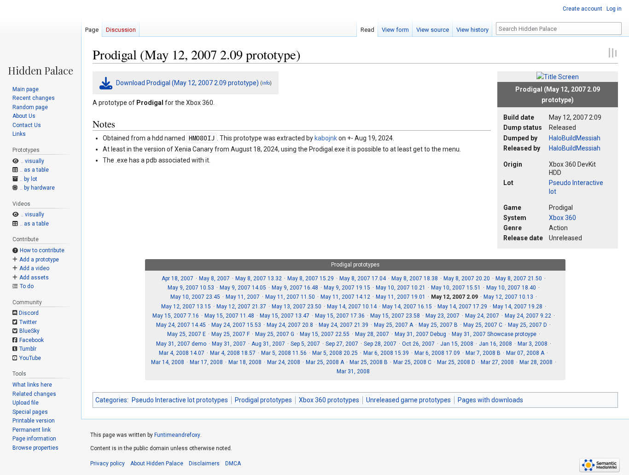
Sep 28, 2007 (380, 344)
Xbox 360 (562, 217)
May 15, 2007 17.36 (340, 316)
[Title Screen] (557, 76)
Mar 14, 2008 (167, 362)
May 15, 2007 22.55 (324, 334)
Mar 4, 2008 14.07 (181, 353)
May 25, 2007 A (393, 325)
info (266, 83)
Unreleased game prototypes (408, 400)
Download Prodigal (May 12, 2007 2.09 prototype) (187, 83)
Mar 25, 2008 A (325, 362)
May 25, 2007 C (482, 325)
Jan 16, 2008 (495, 344)
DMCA (233, 463)
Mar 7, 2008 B (483, 353)
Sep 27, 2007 (342, 344)
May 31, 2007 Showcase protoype (494, 334)
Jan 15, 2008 (456, 344)
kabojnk (325, 138)
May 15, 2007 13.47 (284, 316)
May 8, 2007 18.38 (414, 278)
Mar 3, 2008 (532, 344)
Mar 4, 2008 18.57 (233, 353)
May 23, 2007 (442, 316)
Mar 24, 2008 (283, 362)
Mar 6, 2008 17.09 (437, 353)
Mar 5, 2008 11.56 (284, 353)
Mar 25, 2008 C (412, 362)
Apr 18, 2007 (177, 278)
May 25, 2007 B (438, 325)
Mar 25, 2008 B (368, 362)
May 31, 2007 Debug (420, 334)
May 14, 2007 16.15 (407, 306)
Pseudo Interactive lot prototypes (180, 400)
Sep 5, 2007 (305, 344)
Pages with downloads (490, 400)
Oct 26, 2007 (418, 344)
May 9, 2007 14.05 (243, 287)
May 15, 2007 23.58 (395, 316)
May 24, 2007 (482, 316)
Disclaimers (204, 463)
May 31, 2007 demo (181, 344)
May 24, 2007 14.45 (181, 325)
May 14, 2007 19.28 (517, 306)
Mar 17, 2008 (206, 362)
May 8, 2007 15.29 (310, 278)
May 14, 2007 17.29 (462, 306)
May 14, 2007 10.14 (352, 306)
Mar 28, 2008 (536, 362)
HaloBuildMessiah (574, 138)
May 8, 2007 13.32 (258, 278)
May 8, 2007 (214, 278)
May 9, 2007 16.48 (295, 287)
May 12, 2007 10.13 (508, 297)
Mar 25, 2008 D (456, 362)
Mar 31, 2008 (353, 371)
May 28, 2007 (372, 334)
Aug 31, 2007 (268, 344)
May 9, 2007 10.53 (191, 287)
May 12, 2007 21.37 (241, 306)
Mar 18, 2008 (245, 362)
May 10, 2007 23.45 (195, 297)
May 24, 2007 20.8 (290, 325)
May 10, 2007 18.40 (511, 287)
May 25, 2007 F (230, 334)
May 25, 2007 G (274, 334)
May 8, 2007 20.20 (466, 278)
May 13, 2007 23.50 (296, 306)
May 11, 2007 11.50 (290, 297)
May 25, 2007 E (186, 334)
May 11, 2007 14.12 (345, 297)
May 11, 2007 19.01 (400, 297)
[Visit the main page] (40, 37)
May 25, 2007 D (527, 325)
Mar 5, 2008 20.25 (335, 353)
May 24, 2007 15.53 (236, 325)
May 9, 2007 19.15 (347, 287)
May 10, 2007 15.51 (456, 287)
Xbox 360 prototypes (329, 400)
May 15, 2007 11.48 (229, 316)
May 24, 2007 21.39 (343, 325)
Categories (111, 400)
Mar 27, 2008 (497, 362)
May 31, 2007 (229, 344)
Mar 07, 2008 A (525, 353)
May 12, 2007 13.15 (186, 306)
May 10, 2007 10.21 (400, 287)
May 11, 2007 (243, 297)
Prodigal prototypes (263, 400)
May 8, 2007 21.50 (518, 278)
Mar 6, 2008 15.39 (386, 353)
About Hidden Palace (156, 463)
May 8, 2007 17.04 (362, 278)
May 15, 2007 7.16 (175, 316)
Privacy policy (107, 463)
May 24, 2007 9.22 (528, 316)
